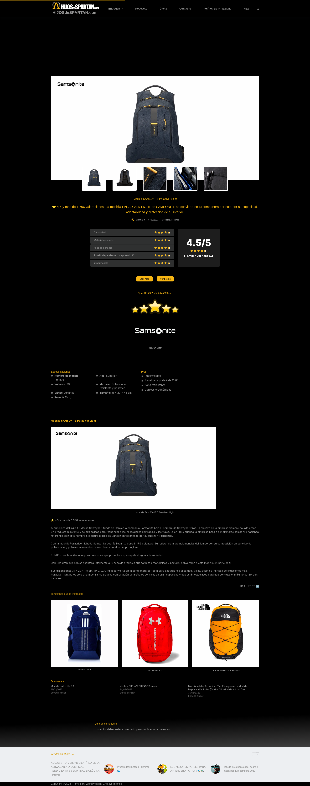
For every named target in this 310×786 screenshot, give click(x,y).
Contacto (185, 8)
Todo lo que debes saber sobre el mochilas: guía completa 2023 (241, 768)
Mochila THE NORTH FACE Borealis (138, 686)
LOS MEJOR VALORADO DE (155, 293)
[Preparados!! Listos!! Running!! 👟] (109, 769)
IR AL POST (247, 586)
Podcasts (141, 8)
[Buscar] (258, 9)
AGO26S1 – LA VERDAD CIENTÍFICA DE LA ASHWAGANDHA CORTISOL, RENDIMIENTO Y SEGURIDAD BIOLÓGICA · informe (75, 768)
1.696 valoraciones (82, 520)
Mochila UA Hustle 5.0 (62, 686)
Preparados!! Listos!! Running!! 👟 (133, 768)
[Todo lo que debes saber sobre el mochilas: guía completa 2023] (215, 769)
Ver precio (165, 278)
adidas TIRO (84, 669)
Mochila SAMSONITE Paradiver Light (73, 420)
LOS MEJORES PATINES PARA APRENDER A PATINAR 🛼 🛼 (187, 768)
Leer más (145, 278)
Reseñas (175, 220)
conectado (128, 729)
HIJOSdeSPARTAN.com (75, 12)
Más (246, 8)
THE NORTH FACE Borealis (226, 670)
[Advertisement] (155, 41)
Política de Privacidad (217, 8)
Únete (163, 8)
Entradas (114, 8)
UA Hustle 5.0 (155, 670)
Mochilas (166, 220)
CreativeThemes (112, 783)
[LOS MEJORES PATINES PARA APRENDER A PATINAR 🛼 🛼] (162, 769)
